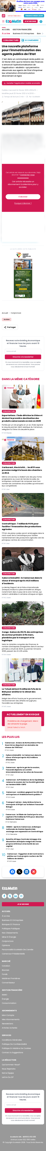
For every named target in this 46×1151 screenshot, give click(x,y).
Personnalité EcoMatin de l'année (17, 949)
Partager (11, 327)
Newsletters (7, 1023)
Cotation (6, 966)
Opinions (6, 945)
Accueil (5, 313)
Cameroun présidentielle (13, 953)
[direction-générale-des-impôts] (23, 113)
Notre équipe (8, 1073)
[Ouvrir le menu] (3, 21)
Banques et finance (11, 924)
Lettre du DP (8, 1077)
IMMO (4, 994)
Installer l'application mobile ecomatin (23, 83)
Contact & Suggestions (12, 1052)
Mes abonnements (10, 1019)
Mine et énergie (9, 937)
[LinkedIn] (26, 871)
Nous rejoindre (8, 1068)
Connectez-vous (27, 175)
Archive (6, 319)
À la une (6, 916)
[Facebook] (12, 871)
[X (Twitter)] (19, 871)
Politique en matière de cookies (16, 1048)
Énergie (5, 999)
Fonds (4, 974)
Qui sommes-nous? (11, 1064)
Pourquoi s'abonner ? (23, 203)
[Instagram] (33, 871)
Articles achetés (9, 1027)
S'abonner (23, 197)
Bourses (5, 970)
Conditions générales (12, 1040)
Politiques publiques (11, 928)
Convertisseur (8, 982)
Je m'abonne (30, 21)
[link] (23, 275)
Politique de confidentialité (14, 1044)
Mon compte (8, 1015)
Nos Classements (10, 932)
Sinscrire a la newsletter (23, 357)
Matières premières (11, 978)
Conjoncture (16, 313)
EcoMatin (36, 97)
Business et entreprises (12, 920)
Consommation (9, 1003)
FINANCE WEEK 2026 (34, 16)
